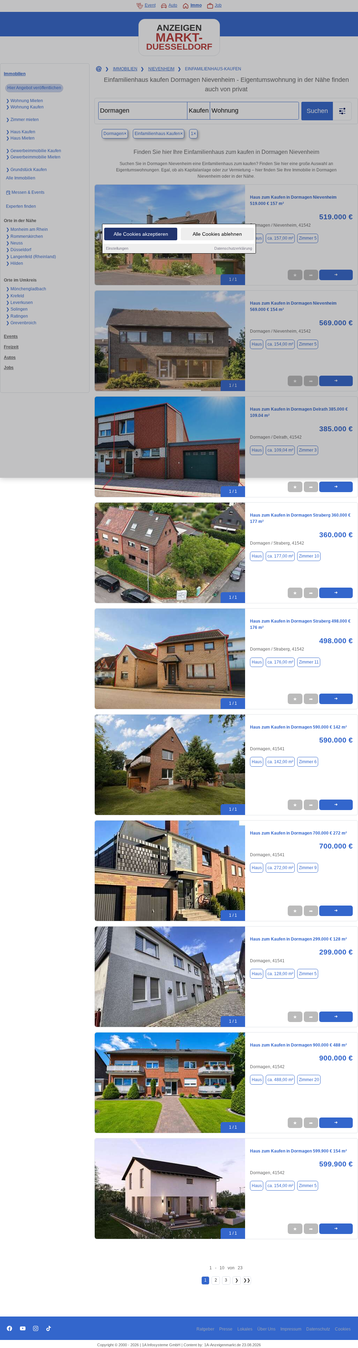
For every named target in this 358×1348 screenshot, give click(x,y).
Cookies (343, 1329)
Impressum (290, 1329)
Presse (225, 1329)
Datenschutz (318, 1329)
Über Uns (266, 1329)
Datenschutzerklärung (233, 248)
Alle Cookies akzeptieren (141, 234)
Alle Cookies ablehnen (217, 234)
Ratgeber (205, 1329)
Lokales (244, 1329)
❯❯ (246, 1280)
